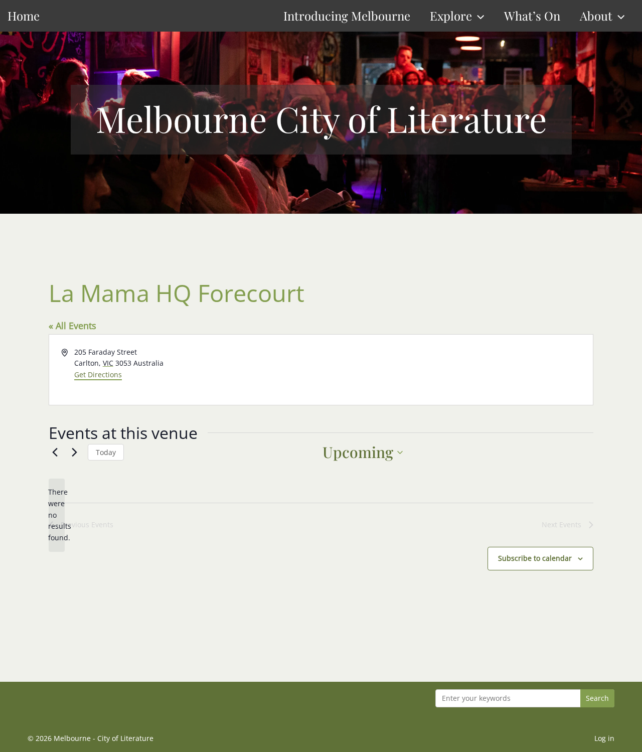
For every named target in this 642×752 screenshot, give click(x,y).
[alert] (57, 515)
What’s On (532, 16)
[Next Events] (74, 452)
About (596, 16)
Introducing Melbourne (346, 16)
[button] (478, 16)
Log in (604, 738)
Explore (451, 16)
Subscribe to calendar (535, 558)
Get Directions (98, 374)
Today (106, 452)
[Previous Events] (55, 452)
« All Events (72, 326)
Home (24, 16)
